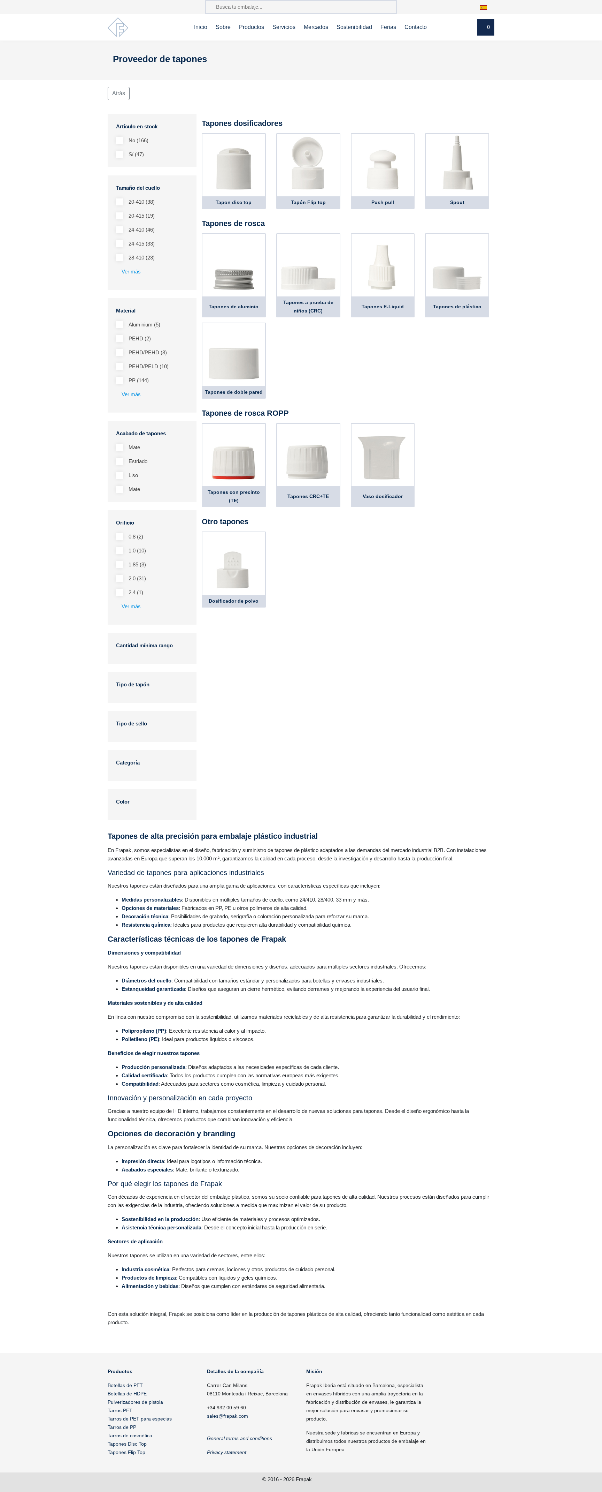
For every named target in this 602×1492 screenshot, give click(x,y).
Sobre (223, 27)
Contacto (415, 27)
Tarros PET (120, 1410)
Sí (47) (136, 154)
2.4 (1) (136, 592)
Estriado (138, 461)
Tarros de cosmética (130, 1435)
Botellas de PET (125, 1385)
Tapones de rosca (233, 223)
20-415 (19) (142, 216)
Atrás (118, 93)
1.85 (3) (137, 564)
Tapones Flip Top (126, 1452)
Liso (133, 475)
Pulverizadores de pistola (135, 1402)
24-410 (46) (142, 230)
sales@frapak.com (227, 1416)
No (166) (138, 140)
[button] (487, 7)
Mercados (316, 27)
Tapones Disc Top (127, 1444)
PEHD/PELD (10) (149, 366)
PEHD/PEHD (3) (148, 352)
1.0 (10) (137, 550)
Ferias (388, 27)
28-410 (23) (142, 258)
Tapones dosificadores (242, 123)
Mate (134, 447)
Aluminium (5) (144, 324)
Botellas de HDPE (127, 1393)
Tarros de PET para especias (140, 1419)
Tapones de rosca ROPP (245, 413)
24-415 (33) (142, 244)
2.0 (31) (137, 578)
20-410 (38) (142, 202)
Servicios (283, 27)
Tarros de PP (122, 1427)
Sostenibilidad (354, 27)
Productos (251, 27)
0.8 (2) (136, 537)
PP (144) (139, 380)
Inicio (200, 27)
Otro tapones (225, 521)
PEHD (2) (140, 338)
